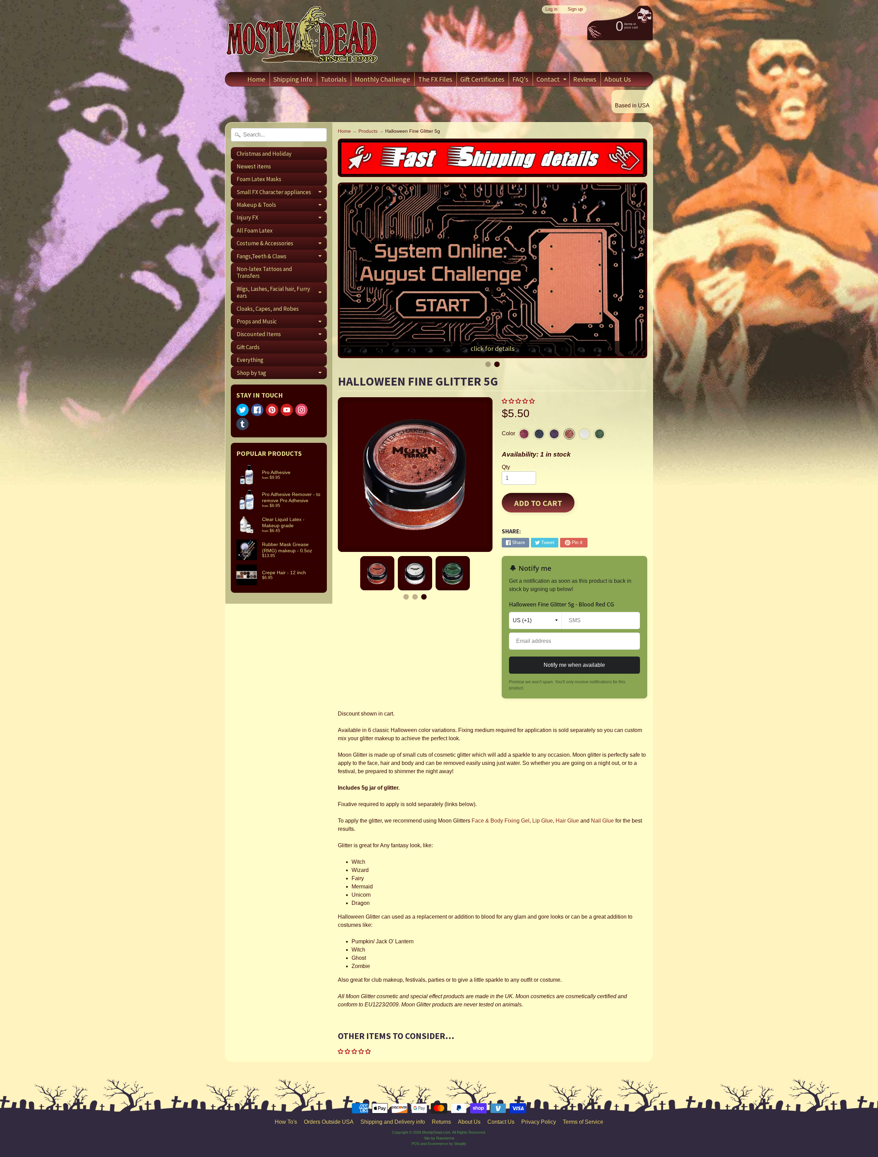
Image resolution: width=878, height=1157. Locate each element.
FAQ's (520, 79)
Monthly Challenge (382, 79)
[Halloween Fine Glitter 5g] (377, 573)
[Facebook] (257, 410)
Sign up (575, 9)
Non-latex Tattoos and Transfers (264, 272)
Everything (250, 360)
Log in (551, 9)
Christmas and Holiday (264, 153)
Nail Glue (602, 821)
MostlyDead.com (436, 1132)
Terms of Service (583, 1122)
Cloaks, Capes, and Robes (268, 308)
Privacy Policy (538, 1122)
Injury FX (282, 219)
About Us (617, 79)
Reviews (584, 79)
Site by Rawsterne (439, 1138)
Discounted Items (282, 335)
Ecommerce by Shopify (447, 1144)
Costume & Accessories (282, 244)
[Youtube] (287, 410)
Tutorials (333, 79)
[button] (519, 401)
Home (256, 79)
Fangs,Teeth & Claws (282, 257)
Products (368, 131)
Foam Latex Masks (259, 179)
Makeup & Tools (282, 206)
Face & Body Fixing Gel (501, 821)
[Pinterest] (272, 410)
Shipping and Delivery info (392, 1122)
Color (508, 433)
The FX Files (435, 79)
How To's (286, 1122)
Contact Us (500, 1122)
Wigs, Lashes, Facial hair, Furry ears (282, 292)
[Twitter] (242, 410)
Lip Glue (542, 821)
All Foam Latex (255, 230)
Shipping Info (292, 79)
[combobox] (279, 135)
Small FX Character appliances (282, 193)
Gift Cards (248, 347)
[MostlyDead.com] (302, 36)
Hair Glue (567, 821)
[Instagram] (301, 410)
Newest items (254, 166)
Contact (552, 80)
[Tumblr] (242, 424)
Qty (506, 467)
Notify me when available (574, 665)
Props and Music (282, 323)
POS (415, 1144)
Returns (441, 1122)
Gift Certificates (482, 79)
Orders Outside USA (329, 1122)
